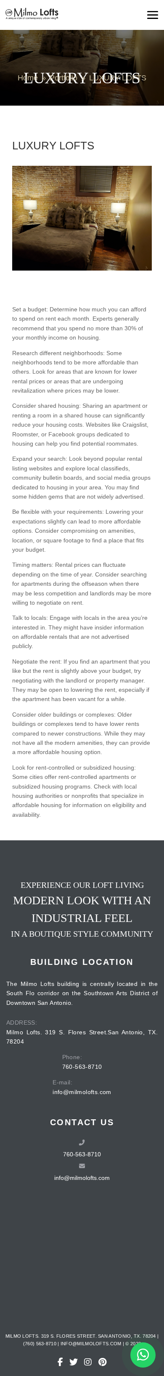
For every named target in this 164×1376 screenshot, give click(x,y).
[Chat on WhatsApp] (143, 1355)
